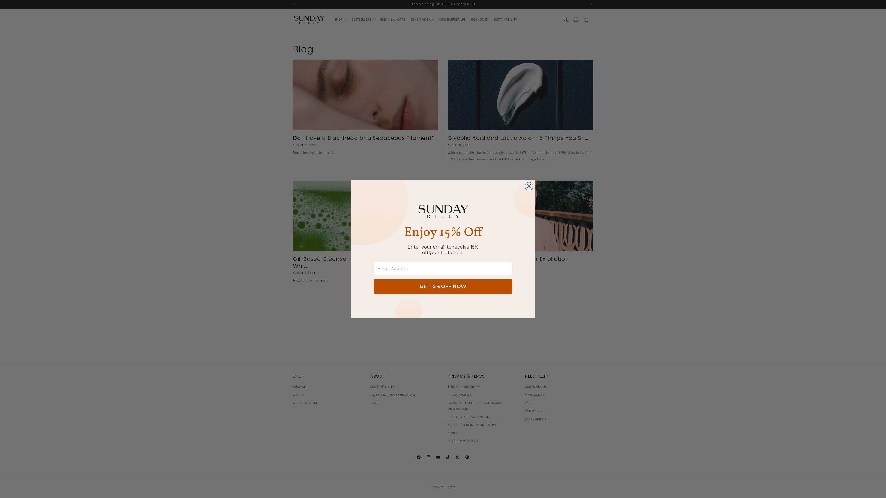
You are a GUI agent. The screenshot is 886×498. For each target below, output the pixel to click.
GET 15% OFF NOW (443, 286)
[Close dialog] (529, 186)
